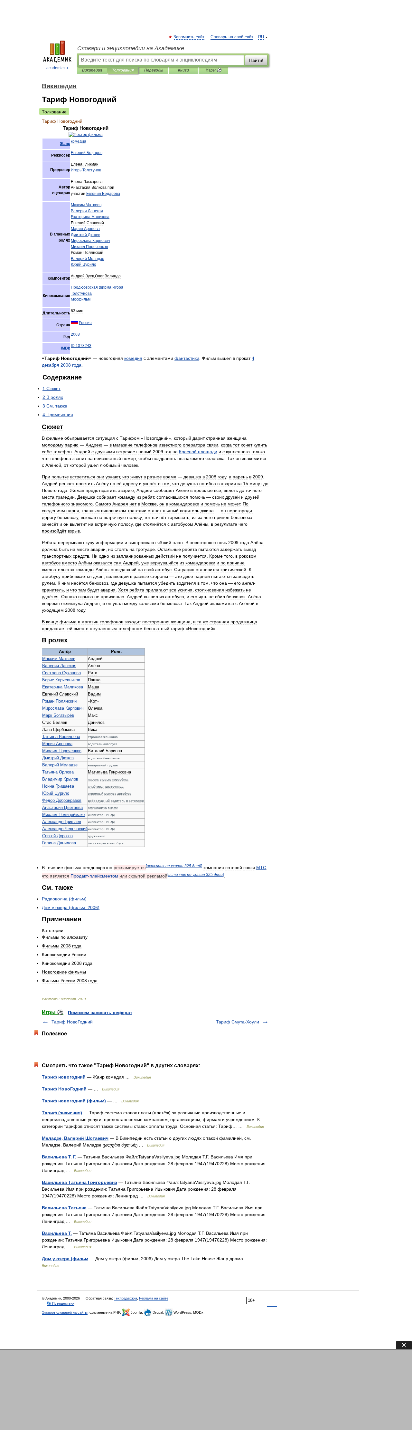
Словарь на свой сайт (232, 37)
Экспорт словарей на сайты (65, 1312)
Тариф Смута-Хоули (237, 1021)
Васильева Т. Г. (59, 1156)
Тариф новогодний (64, 1077)
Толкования (123, 70)
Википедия (92, 70)
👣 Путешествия (60, 1303)
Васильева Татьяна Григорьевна (79, 1182)
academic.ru (57, 68)
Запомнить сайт (189, 37)
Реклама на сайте (153, 1298)
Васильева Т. (57, 1233)
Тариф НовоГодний (72, 1021)
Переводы (153, 70)
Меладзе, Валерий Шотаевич (75, 1138)
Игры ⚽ (213, 70)
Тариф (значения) (62, 1112)
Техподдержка (125, 1298)
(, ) (70, 907)
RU (261, 37)
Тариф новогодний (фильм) (74, 1100)
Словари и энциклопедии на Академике (130, 48)
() (64, 898)
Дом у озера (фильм (65, 1258)
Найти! (256, 60)
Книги (183, 70)
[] (174, 866)
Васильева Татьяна (64, 1207)
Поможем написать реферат (100, 1012)
